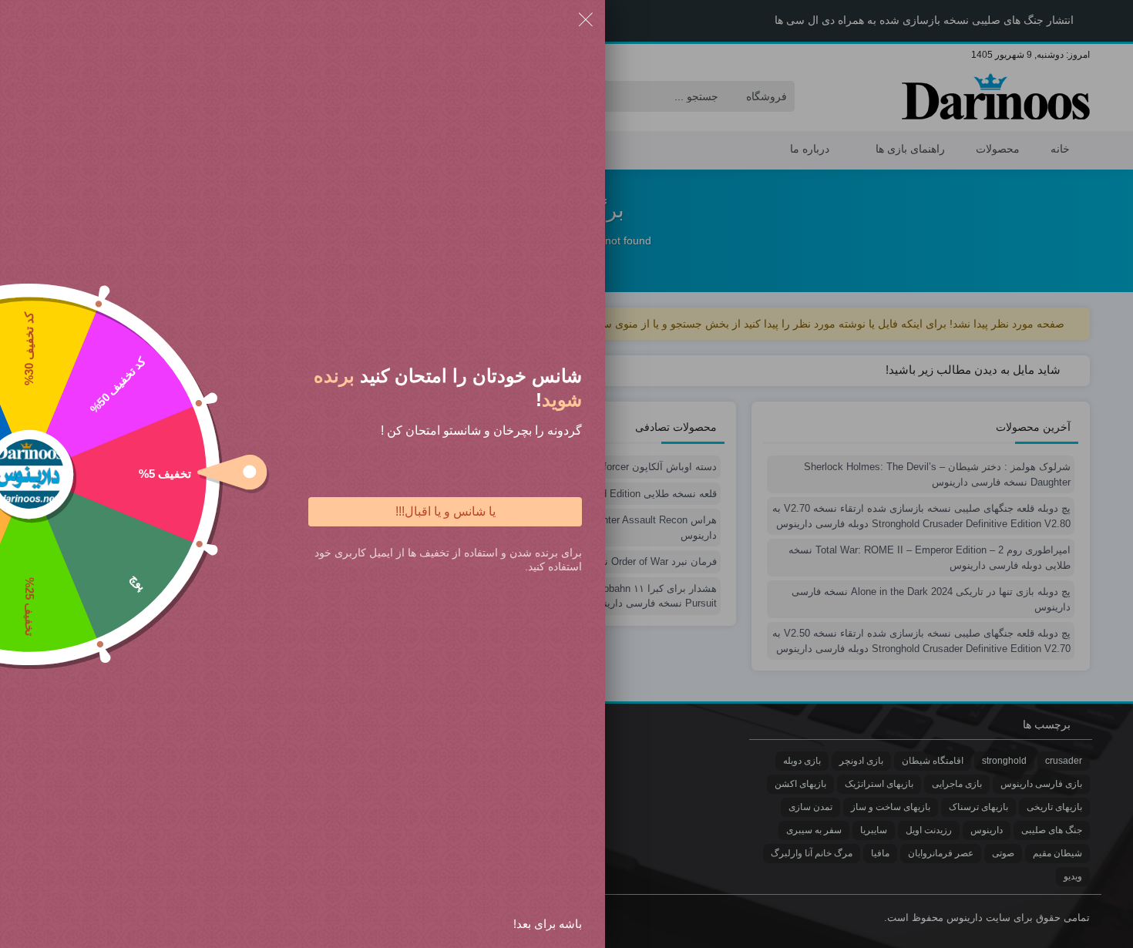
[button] (585, 21)
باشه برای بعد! (547, 923)
